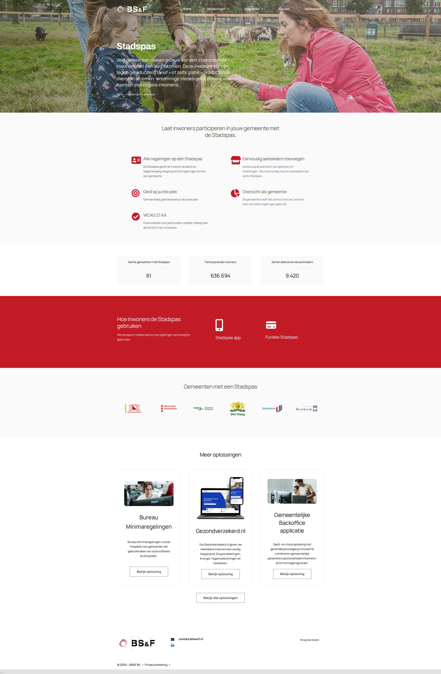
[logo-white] (132, 6)
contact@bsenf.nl (191, 639)
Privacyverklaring (156, 665)
